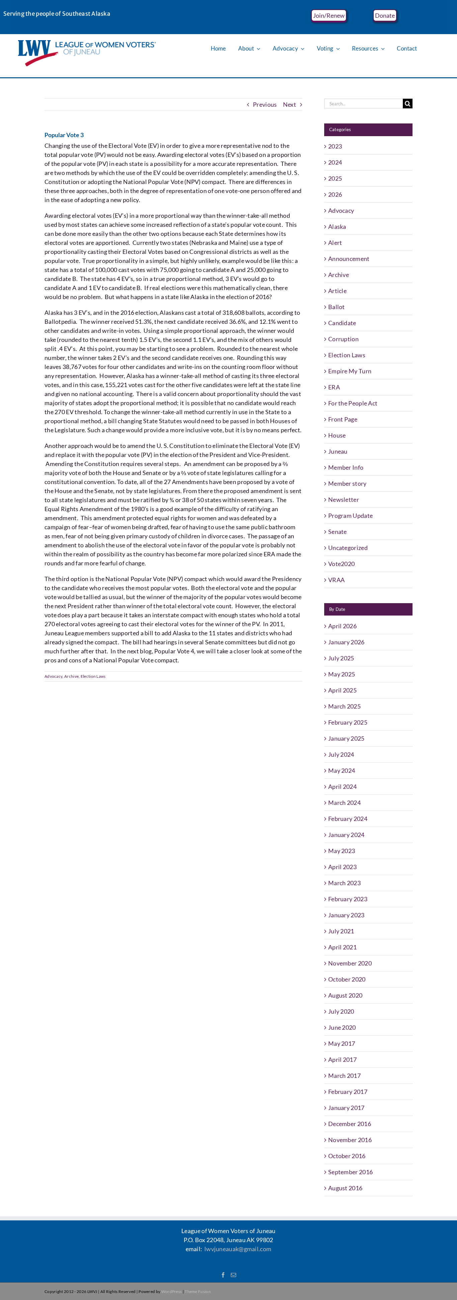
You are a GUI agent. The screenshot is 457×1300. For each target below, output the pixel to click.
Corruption (343, 339)
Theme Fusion (198, 1291)
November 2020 (350, 963)
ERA (334, 387)
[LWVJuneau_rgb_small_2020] (87, 43)
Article (337, 290)
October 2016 (347, 1155)
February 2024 (347, 818)
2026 (335, 194)
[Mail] (233, 1275)
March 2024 (344, 802)
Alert (335, 242)
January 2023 (346, 915)
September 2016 (350, 1172)
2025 (335, 178)
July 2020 (341, 1011)
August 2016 (345, 1188)
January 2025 (346, 738)
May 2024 (341, 770)
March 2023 (344, 883)
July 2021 (341, 931)
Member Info (345, 467)
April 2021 (342, 947)
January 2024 (346, 834)
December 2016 (349, 1123)
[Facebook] (223, 1275)
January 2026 (346, 642)
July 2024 (341, 754)
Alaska (337, 226)
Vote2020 (341, 563)
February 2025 (347, 722)
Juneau (338, 451)
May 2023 (341, 850)
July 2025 (341, 658)
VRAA (336, 579)
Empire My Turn (349, 371)
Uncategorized (348, 547)
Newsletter (343, 499)
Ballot (336, 306)
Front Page (342, 419)
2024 (335, 162)
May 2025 (341, 674)
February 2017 (347, 1091)
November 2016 (350, 1139)
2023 (335, 146)
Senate (337, 531)
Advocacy (53, 676)
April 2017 (342, 1059)
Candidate (342, 323)
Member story (347, 483)
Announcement (349, 258)
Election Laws (93, 676)
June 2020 (342, 1027)
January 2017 (346, 1107)
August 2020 (345, 995)
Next (289, 104)
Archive (71, 676)
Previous (265, 104)
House (337, 435)
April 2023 (342, 866)
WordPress (171, 1291)
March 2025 (344, 706)
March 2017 (344, 1075)
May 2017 (341, 1043)
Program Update (350, 515)
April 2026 (342, 626)
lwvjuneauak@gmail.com (237, 1248)
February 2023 (347, 899)
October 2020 (347, 979)
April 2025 (342, 690)
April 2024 (342, 786)
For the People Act (352, 403)
